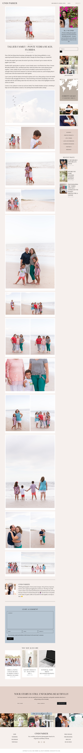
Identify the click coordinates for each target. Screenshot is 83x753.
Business (69, 132)
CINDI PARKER (9, 3)
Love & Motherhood (68, 141)
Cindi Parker (24, 584)
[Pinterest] (78, 3)
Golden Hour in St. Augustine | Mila (30, 671)
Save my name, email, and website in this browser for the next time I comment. (26, 635)
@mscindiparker (69, 75)
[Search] (61, 52)
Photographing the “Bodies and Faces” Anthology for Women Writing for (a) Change (73, 190)
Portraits (30, 44)
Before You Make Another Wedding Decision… (72, 175)
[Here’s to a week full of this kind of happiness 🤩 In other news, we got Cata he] (73, 60)
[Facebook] (76, 3)
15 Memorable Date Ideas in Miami (73, 161)
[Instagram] (80, 3)
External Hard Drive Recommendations (47, 671)
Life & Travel (69, 138)
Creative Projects (69, 135)
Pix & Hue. (57, 750)
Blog (69, 3)
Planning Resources (69, 143)
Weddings (68, 149)
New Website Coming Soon (58, 3)
